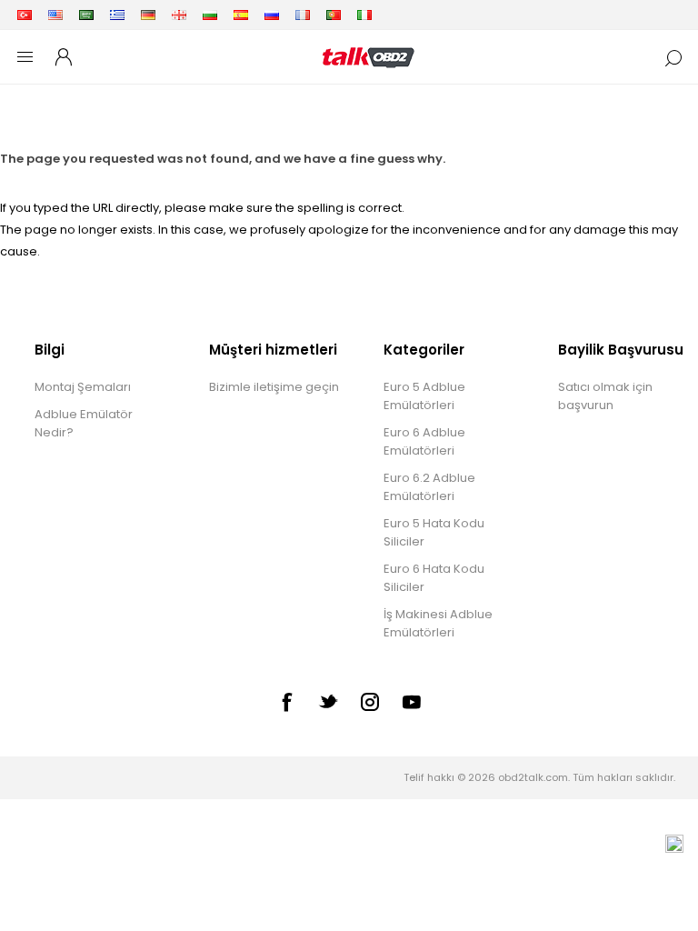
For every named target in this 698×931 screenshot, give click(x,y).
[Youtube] (412, 702)
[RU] (271, 14)
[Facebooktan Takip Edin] (286, 702)
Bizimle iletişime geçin (274, 386)
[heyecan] (328, 701)
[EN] (55, 14)
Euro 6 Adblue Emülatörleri (424, 441)
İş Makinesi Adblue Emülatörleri (438, 623)
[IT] (364, 14)
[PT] (333, 14)
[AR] (86, 14)
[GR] (117, 14)
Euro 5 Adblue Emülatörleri (424, 396)
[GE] (179, 14)
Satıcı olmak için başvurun (605, 396)
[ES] (240, 14)
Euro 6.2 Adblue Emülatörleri (429, 487)
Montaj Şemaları (83, 386)
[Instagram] (370, 702)
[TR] (24, 14)
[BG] (209, 14)
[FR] (302, 14)
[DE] (148, 14)
